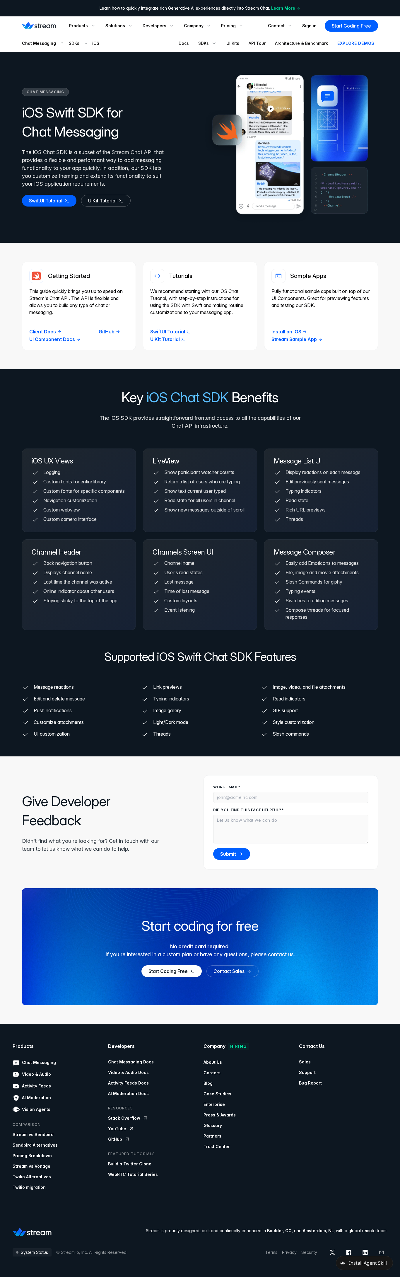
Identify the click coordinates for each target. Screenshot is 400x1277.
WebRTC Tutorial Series (133, 1174)
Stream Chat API (132, 152)
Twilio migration (29, 1187)
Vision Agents (36, 1109)
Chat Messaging (39, 43)
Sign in (309, 25)
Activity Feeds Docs (128, 1082)
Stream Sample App (294, 339)
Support (307, 1072)
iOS (95, 43)
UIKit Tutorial (102, 201)
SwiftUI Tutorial (45, 201)
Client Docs (42, 332)
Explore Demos (356, 43)
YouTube (117, 1128)
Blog (208, 1083)
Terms (271, 1252)
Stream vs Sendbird (33, 1134)
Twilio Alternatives (32, 1176)
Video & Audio (36, 1074)
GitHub (106, 332)
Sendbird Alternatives (35, 1145)
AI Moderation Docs (128, 1093)
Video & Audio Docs (128, 1072)
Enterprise (214, 1104)
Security (309, 1252)
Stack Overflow (124, 1118)
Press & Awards (220, 1114)
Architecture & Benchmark (301, 43)
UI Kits (232, 43)
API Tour (257, 43)
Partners (212, 1135)
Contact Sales (229, 971)
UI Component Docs (52, 339)
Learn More (283, 8)
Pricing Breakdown (32, 1155)
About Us (213, 1062)
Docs (184, 43)
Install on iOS (286, 332)
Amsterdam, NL (318, 1230)
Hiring (238, 1046)
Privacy (289, 1252)
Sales (305, 1061)
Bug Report (310, 1082)
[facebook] (349, 1252)
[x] (332, 1252)
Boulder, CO (279, 1230)
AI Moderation (36, 1097)
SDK (175, 305)
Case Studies (217, 1093)
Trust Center (217, 1146)
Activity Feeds (36, 1085)
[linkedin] (365, 1252)
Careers (212, 1072)
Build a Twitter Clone (129, 1163)
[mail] (381, 1252)
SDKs (74, 43)
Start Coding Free (351, 26)
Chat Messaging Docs (131, 1061)
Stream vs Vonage (31, 1166)
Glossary (213, 1125)
